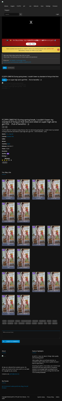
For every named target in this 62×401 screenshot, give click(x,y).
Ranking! (48, 6)
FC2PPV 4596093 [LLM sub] (8, 243)
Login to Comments (12, 341)
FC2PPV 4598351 (23, 244)
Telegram (6, 10)
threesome (21, 323)
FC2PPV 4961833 (23, 313)
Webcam (36, 6)
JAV (24, 6)
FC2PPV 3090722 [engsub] (8, 197)
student (49, 321)
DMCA (57, 397)
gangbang (10, 323)
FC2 (7, 134)
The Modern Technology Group (17, 60)
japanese (55, 323)
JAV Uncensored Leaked (8, 386)
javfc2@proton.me (14, 374)
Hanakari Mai (10, 136)
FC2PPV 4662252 (54, 244)
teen (16, 323)
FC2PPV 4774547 (23, 267)
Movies (6, 6)
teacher (55, 321)
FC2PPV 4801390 (8, 290)
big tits (4, 323)
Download (11, 67)
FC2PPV (19, 6)
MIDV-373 (23, 198)
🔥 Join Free (31, 44)
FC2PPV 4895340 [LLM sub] (8, 313)
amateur (18, 321)
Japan (8, 144)
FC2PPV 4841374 (54, 290)
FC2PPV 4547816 (8, 221)
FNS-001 (39, 244)
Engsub (12, 6)
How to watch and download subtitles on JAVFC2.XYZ (17, 62)
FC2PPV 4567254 (23, 221)
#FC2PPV (5, 162)
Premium (55, 6)
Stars (42, 6)
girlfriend (28, 323)
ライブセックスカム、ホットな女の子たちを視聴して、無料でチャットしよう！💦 (34, 40)
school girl (35, 321)
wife (45, 323)
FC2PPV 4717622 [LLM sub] (8, 266)
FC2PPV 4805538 (23, 290)
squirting (40, 323)
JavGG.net (17, 386)
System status (41, 397)
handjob (34, 323)
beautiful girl (42, 321)
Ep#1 (5, 67)
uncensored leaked (26, 321)
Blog (22, 386)
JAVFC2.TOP (50, 48)
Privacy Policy (50, 397)
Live (30, 6)
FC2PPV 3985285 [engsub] (38, 197)
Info (4, 80)
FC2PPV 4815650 (38, 290)
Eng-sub (11, 134)
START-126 (53, 198)
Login (57, 14)
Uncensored (11, 321)
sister (49, 323)
